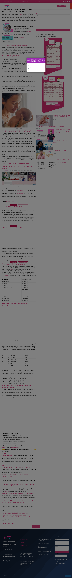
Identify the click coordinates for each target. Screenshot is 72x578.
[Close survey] (44, 56)
